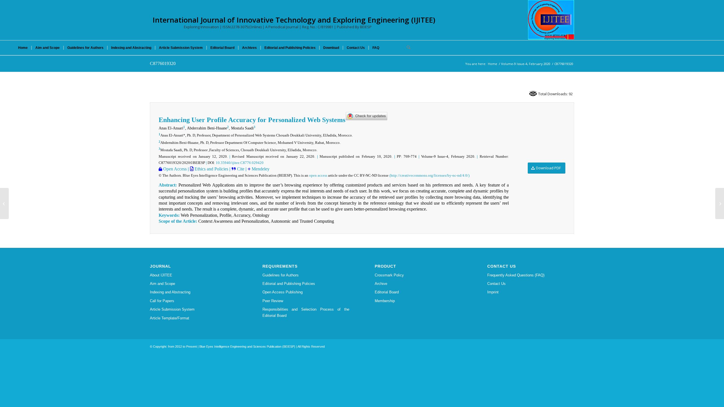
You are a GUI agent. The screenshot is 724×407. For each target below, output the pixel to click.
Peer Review (272, 301)
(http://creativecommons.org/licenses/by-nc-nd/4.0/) (429, 175)
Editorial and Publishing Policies (288, 284)
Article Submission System (172, 309)
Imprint (493, 292)
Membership (385, 301)
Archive (381, 284)
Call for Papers (162, 301)
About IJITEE (161, 275)
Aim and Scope (162, 284)
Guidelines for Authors (280, 275)
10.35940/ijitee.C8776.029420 (240, 163)
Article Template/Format (169, 318)
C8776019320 (163, 63)
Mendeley (260, 168)
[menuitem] (22, 48)
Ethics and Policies (210, 168)
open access (318, 175)
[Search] (406, 48)
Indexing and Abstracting (170, 292)
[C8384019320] (4, 203)
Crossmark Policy (389, 275)
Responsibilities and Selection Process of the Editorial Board (306, 312)
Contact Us (496, 284)
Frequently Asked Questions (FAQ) (515, 275)
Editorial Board (387, 292)
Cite (240, 168)
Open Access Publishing (282, 292)
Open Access (174, 168)
